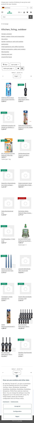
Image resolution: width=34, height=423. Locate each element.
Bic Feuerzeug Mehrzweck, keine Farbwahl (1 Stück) (23, 98)
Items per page (7, 68)
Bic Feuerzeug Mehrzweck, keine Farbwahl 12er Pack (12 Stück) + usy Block (25, 325)
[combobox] (14, 8)
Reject (17, 416)
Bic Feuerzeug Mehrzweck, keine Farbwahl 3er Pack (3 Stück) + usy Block (7, 353)
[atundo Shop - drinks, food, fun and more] (10, 12)
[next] (31, 76)
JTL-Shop (20, 421)
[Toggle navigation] (2, 11)
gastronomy (4, 44)
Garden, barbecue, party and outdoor (12, 41)
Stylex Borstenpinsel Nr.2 (7, 212)
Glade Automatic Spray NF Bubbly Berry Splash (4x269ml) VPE (25, 184)
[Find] (31, 17)
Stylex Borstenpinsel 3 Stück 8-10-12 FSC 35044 (25, 126)
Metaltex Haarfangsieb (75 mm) (25, 353)
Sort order (14, 64)
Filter (5, 64)
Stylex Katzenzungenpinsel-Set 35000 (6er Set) (8, 325)
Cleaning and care (6, 54)
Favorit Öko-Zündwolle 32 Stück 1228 (24, 297)
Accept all (17, 406)
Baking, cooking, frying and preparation (12, 36)
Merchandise (5, 52)
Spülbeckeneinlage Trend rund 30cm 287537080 (23, 154)
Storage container (6, 34)
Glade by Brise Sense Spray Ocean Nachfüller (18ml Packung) (8, 98)
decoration (4, 39)
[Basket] (31, 12)
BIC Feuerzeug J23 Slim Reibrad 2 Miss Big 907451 (8, 154)
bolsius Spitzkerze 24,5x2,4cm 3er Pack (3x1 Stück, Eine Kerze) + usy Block (8, 270)
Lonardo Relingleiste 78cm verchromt (24, 269)
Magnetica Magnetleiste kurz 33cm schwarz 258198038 (8, 184)
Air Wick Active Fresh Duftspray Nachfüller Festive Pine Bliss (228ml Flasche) (25, 240)
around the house (6, 57)
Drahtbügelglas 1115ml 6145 (8, 240)
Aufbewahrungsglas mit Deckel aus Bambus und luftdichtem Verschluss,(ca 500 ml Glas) (8, 126)
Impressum (6, 401)
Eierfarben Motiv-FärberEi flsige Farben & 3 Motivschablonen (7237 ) (25, 212)
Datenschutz (14, 401)
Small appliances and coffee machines (12, 46)
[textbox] (14, 8)
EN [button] (19, 12)
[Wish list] (27, 12)
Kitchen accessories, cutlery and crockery (13, 49)
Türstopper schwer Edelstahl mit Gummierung (6, 297)
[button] (24, 12)
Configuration (17, 411)
